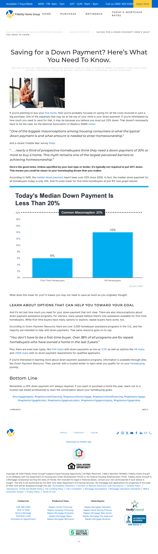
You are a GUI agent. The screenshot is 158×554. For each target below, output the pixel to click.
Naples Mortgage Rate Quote (97, 513)
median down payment (50, 177)
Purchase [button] (68, 13)
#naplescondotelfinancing (108, 396)
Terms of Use (49, 491)
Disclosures (12, 489)
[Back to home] (23, 14)
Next (144, 409)
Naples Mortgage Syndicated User (48, 68)
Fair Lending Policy (54, 489)
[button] (79, 541)
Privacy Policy (33, 491)
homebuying (137, 363)
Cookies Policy (134, 485)
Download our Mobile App (78, 442)
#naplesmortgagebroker (32, 400)
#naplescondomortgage (77, 396)
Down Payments (115, 68)
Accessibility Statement (63, 485)
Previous (16, 409)
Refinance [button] (94, 13)
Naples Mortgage (120, 70)
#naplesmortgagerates (127, 400)
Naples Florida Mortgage (91, 70)
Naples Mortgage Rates (60, 516)
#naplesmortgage (134, 396)
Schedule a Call (23, 516)
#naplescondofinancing (48, 396)
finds (52, 143)
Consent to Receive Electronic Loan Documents (100, 485)
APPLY (64, 433)
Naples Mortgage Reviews (97, 519)
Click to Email (23, 510)
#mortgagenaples (23, 396)
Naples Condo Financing (60, 507)
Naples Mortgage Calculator (97, 507)
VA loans (139, 349)
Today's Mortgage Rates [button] (127, 14)
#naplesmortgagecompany (96, 400)
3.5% (104, 349)
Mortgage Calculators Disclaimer (125, 489)
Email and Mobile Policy (31, 489)
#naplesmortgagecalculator (64, 400)
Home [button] (46, 13)
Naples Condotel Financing (60, 510)
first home (51, 112)
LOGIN (94, 433)
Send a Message (23, 513)
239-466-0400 (23, 507)
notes (91, 124)
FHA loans (58, 349)
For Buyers (44, 70)
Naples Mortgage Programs (60, 513)
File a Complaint (74, 489)
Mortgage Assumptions (96, 489)
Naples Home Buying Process (97, 510)
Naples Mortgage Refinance (60, 519)
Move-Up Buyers (62, 70)
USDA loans (21, 352)
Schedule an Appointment (23, 519)
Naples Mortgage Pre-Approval (98, 516)
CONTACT (79, 433)
